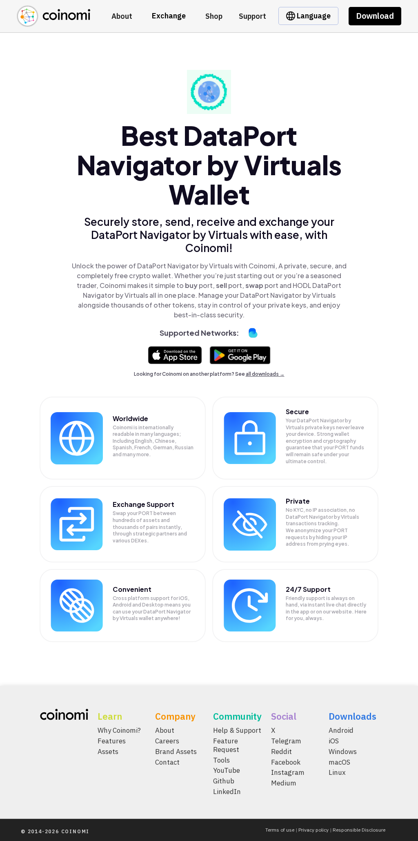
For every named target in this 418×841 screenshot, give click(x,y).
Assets (108, 751)
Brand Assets (176, 751)
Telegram (286, 740)
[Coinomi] (53, 22)
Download (375, 15)
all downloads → (265, 374)
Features (112, 740)
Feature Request (226, 745)
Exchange (169, 15)
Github (223, 780)
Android (341, 730)
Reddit (281, 751)
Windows (343, 751)
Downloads (352, 716)
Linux (337, 772)
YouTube (226, 770)
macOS (339, 761)
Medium (283, 783)
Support (252, 16)
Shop (213, 16)
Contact (167, 761)
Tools (221, 759)
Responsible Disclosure (359, 830)
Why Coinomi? (119, 730)
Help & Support (237, 730)
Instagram (288, 772)
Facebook (285, 761)
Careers (167, 740)
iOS (334, 740)
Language (313, 15)
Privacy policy (313, 830)
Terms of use (279, 830)
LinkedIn (227, 791)
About (121, 16)
